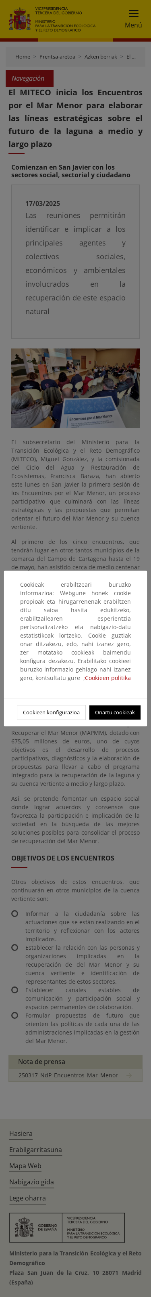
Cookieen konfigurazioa (51, 712)
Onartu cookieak (115, 712)
